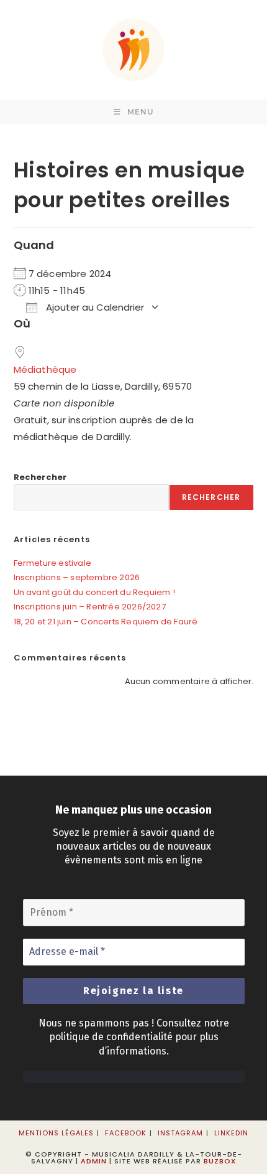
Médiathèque (45, 369)
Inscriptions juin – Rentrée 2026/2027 (90, 607)
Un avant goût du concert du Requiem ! (94, 592)
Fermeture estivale (53, 563)
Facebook (126, 1133)
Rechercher (40, 477)
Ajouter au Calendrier (93, 307)
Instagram (180, 1133)
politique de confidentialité (111, 1037)
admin (94, 1161)
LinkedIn (231, 1133)
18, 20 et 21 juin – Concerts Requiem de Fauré (106, 621)
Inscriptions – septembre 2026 (77, 577)
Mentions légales (56, 1133)
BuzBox (220, 1161)
